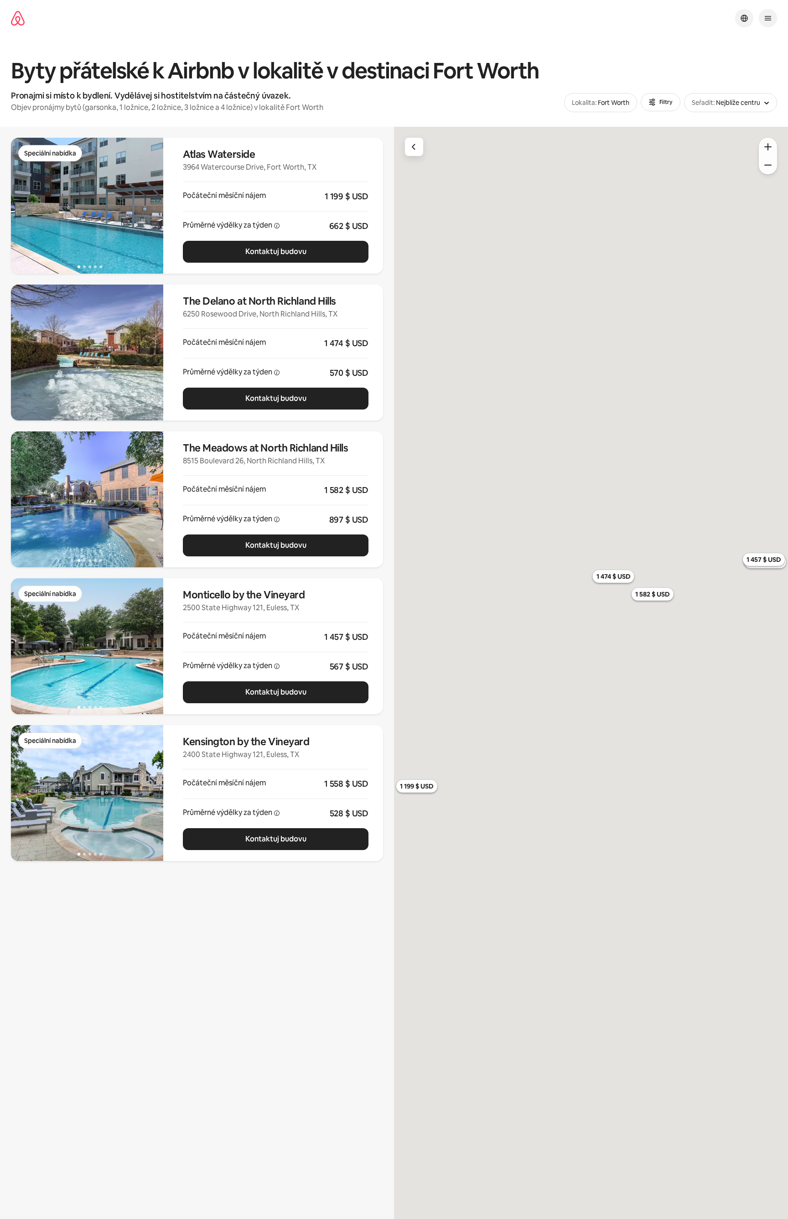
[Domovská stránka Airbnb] (18, 18)
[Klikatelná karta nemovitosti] (275, 206)
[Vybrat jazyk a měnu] (744, 18)
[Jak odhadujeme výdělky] (277, 226)
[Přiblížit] (768, 147)
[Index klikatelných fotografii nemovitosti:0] (87, 206)
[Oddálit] (768, 165)
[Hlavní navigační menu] (768, 18)
